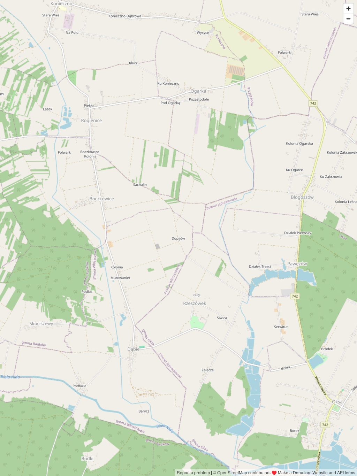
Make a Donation (294, 472)
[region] (178, 238)
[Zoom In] (348, 8)
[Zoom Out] (348, 19)
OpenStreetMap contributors (244, 472)
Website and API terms (333, 472)
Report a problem (193, 472)
